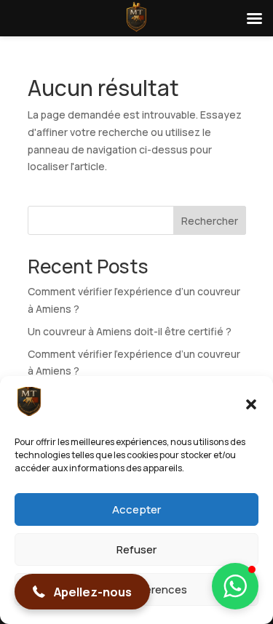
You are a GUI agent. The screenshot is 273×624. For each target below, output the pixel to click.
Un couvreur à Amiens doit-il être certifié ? (130, 331)
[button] (251, 404)
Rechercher (209, 221)
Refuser (136, 549)
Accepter (136, 509)
